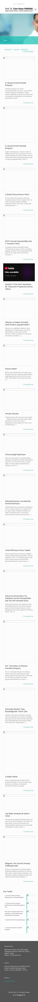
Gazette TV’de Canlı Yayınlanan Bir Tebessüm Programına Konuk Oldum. (19, 286)
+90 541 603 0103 (9, 1)
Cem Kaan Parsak (9, 981)
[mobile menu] (35, 9)
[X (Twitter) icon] (18, 4)
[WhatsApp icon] (14, 4)
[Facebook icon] (16, 4)
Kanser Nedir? (11, 369)
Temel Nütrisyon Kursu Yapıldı (17, 550)
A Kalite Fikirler (11, 777)
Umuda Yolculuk (12, 414)
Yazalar (25, 49)
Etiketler (16, 49)
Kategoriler (8, 49)
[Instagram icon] (22, 4)
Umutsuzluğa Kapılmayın (15, 454)
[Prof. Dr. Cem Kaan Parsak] (19, 9)
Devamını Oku (29, 103)
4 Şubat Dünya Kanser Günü (17, 194)
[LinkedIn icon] (20, 4)
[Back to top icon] (19, 990)
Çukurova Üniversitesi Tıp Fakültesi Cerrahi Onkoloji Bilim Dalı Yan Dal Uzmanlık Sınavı (18, 598)
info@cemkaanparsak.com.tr (26, 1)
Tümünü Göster (28, 51)
